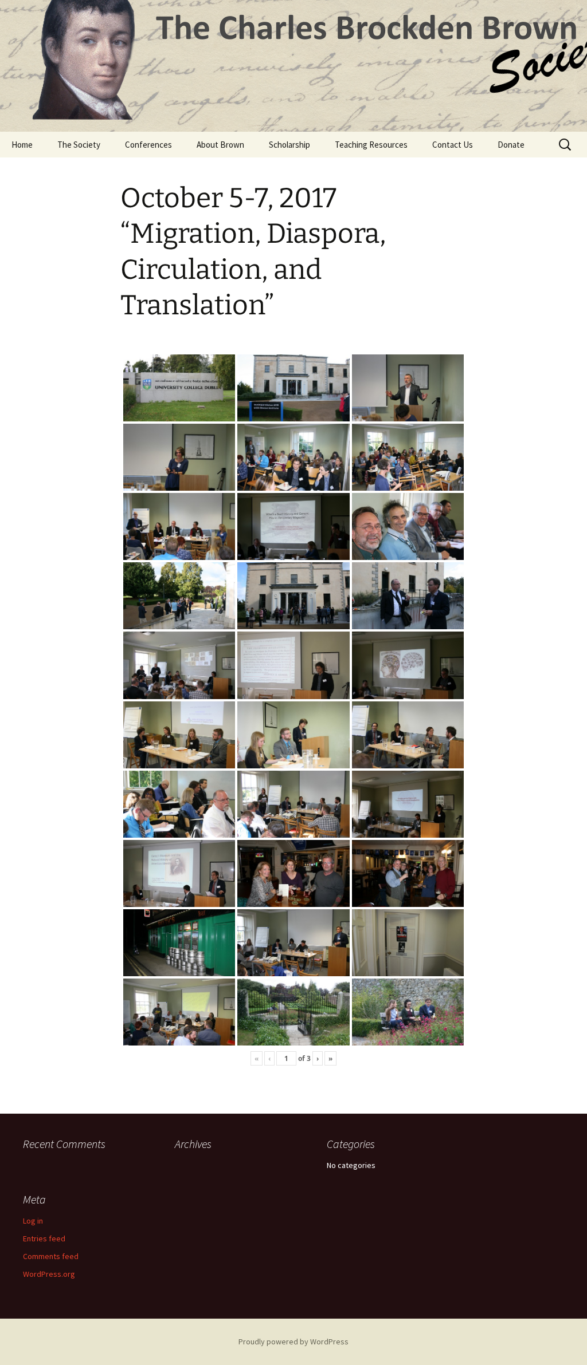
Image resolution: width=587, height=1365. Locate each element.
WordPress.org (49, 1274)
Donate (511, 144)
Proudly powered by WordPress (293, 1341)
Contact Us (452, 144)
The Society (78, 144)
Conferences (148, 144)
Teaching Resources (371, 144)
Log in (33, 1221)
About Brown (220, 144)
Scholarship (289, 144)
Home (22, 144)
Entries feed (44, 1238)
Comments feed (51, 1256)
